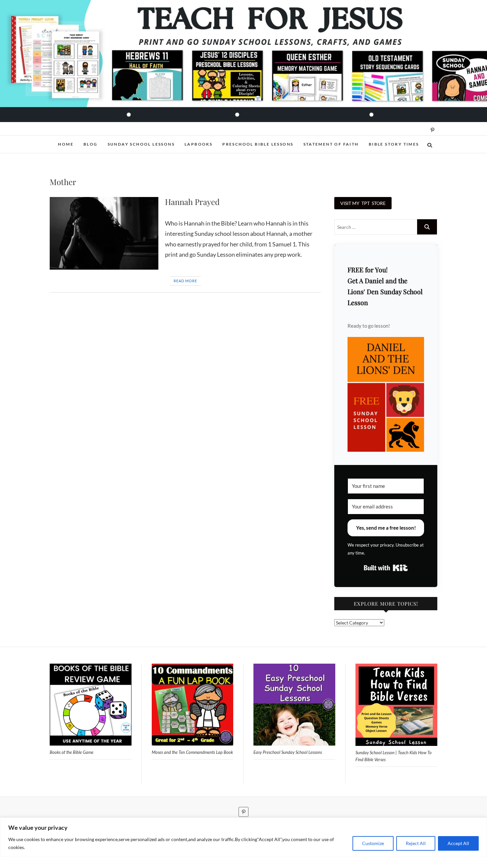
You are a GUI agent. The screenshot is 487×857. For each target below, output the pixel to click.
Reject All (416, 843)
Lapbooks (198, 144)
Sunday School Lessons (141, 144)
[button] (386, 394)
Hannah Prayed (192, 201)
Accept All (458, 843)
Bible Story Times (394, 144)
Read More (185, 281)
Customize (373, 843)
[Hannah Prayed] (104, 233)
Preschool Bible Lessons (257, 144)
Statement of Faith (331, 144)
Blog (90, 144)
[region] (243, 837)
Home (66, 144)
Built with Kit (386, 568)
